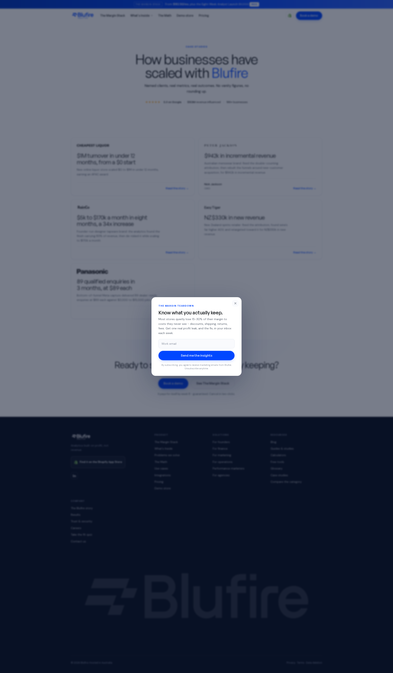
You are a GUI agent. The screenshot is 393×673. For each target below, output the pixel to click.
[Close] (235, 303)
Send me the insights (196, 355)
